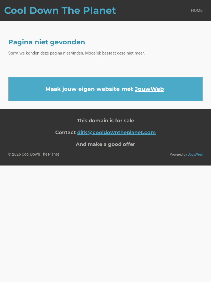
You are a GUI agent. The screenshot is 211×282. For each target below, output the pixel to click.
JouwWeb (149, 89)
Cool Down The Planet (60, 10)
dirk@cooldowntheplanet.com (116, 132)
